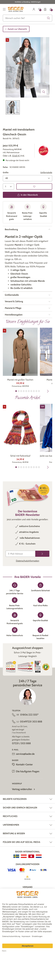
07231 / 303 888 (21, 743)
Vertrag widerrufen (22, 789)
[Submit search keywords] (48, 18)
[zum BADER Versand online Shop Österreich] (24, 856)
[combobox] (27, 18)
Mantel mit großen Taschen (20, 379)
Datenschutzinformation (27, 560)
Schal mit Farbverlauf (20, 455)
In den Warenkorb (29, 194)
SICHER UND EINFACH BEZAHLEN (20, 807)
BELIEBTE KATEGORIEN (15, 799)
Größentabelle (46, 172)
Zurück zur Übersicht (17, 29)
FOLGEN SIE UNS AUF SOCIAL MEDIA (21, 842)
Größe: (6, 172)
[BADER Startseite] (16, 9)
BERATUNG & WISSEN (14, 833)
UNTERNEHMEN (11, 824)
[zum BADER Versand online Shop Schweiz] (31, 856)
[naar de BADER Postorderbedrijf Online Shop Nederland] (39, 856)
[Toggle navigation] (4, 9)
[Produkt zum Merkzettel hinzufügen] (34, 186)
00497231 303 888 (31, 721)
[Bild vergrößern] (44, 92)
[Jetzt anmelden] (42, 554)
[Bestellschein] (45, 9)
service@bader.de (25, 753)
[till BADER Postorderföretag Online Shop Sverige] (16, 856)
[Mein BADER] (33, 9)
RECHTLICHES (10, 816)
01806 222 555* (29, 714)
